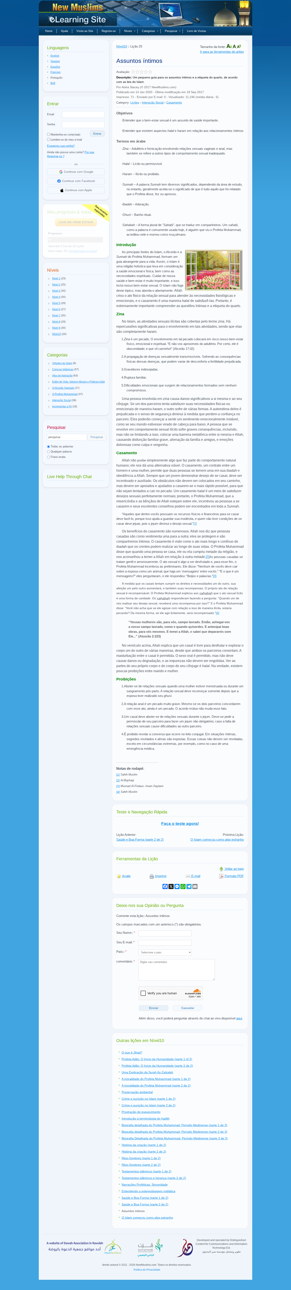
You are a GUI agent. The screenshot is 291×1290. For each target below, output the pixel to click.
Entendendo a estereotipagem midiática (148, 1191)
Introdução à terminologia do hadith (146, 1118)
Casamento (174, 102)
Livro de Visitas (196, 31)
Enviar (153, 1008)
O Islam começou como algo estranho (217, 839)
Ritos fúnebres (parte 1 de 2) (141, 1158)
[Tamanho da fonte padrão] (235, 47)
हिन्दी (52, 83)
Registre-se (109, 31)
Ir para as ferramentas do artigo (222, 51)
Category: (123, 102)
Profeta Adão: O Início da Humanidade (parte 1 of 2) (157, 1059)
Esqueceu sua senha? (61, 145)
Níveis (128, 31)
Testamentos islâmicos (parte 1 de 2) (146, 1171)
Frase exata (57, 456)
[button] (49, 278)
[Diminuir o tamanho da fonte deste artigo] (239, 47)
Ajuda (64, 31)
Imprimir (160, 876)
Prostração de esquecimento (141, 1112)
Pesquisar (171, 31)
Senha (51, 124)
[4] (217, 613)
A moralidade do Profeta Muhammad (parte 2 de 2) (156, 1085)
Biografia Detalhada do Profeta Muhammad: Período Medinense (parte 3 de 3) (175, 1138)
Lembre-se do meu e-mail (66, 139)
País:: (121, 951)
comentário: (125, 961)
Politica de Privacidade (147, 1269)
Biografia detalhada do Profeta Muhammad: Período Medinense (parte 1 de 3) (174, 1125)
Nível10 (121, 46)
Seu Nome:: (125, 932)
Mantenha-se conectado (65, 134)
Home (48, 31)
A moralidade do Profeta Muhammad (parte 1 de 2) (156, 1079)
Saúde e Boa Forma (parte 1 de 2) (145, 1197)
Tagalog (55, 61)
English (54, 55)
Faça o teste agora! (180, 823)
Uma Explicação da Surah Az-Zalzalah (147, 1072)
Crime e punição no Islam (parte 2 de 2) (149, 1105)
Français (55, 72)
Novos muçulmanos (78, 15)
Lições (134, 102)
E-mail (195, 876)
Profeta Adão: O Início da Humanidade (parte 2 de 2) (157, 1065)
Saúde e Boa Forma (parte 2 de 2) (140, 839)
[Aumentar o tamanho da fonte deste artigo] (229, 47)
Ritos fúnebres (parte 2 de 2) (141, 1164)
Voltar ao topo (234, 869)
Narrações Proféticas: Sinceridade (145, 1184)
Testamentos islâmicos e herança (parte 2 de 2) (154, 1178)
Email (50, 114)
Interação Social (153, 102)
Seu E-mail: (125, 942)
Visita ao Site (84, 31)
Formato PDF (234, 876)
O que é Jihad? (132, 1052)
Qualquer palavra (61, 451)
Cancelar (187, 1008)
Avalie (126, 876)
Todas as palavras (61, 446)
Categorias (148, 31)
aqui (239, 1018)
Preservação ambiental (137, 1092)
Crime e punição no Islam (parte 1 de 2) (149, 1098)
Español (55, 66)
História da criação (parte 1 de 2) (144, 1145)
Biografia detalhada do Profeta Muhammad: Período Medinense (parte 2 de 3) (174, 1131)
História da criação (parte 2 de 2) (144, 1151)
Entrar (97, 133)
